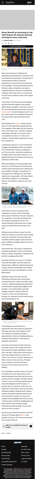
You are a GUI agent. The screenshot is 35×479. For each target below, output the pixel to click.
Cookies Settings (6, 465)
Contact (3, 449)
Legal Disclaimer (26, 458)
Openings (24, 446)
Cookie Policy (5, 458)
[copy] (11, 43)
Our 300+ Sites (26, 449)
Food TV (9, 433)
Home (3, 433)
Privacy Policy (5, 455)
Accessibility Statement (9, 461)
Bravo (23, 415)
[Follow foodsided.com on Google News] (31, 426)
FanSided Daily (6, 452)
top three (18, 123)
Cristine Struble (8, 40)
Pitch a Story (25, 452)
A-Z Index (24, 461)
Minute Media (9, 468)
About (3, 446)
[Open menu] (3, 2)
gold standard (6, 112)
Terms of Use (25, 455)
